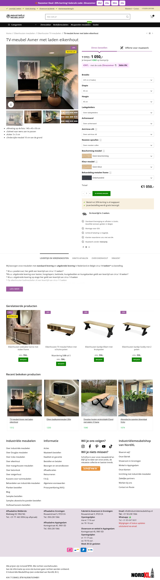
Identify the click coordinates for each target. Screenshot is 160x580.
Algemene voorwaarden (54, 483)
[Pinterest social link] (86, 247)
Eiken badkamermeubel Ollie (59, 419)
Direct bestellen (99, 47)
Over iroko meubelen (15, 457)
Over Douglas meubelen (17, 452)
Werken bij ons (125, 483)
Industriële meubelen (21, 441)
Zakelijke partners (127, 478)
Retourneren (49, 474)
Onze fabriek (124, 456)
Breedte (85, 74)
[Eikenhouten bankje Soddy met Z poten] (137, 327)
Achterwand (87, 118)
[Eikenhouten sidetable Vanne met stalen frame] (23, 327)
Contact (136, 8)
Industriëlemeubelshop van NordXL (135, 443)
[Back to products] (149, 33)
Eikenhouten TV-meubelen (49, 33)
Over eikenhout (13, 461)
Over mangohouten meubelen (19, 465)
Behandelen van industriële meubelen (23, 483)
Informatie (51, 441)
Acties (46, 448)
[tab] (54, 257)
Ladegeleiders (88, 107)
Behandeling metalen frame (96, 172)
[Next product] (152, 33)
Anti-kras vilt (89, 129)
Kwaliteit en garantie (53, 457)
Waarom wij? (124, 452)
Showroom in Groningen (130, 461)
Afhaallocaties (50, 470)
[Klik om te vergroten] (11, 104)
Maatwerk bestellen (52, 452)
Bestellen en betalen (53, 461)
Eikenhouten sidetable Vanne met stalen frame (23, 348)
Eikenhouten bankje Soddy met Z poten (136, 348)
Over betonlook (13, 470)
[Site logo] (15, 16)
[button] (118, 79)
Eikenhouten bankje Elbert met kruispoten (99, 348)
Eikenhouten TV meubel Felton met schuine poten (61, 348)
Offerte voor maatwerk (137, 47)
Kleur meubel (89, 161)
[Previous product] (146, 33)
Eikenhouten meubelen (24, 33)
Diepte (85, 85)
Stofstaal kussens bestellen (18, 505)
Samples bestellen (14, 496)
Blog (8, 492)
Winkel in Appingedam (129, 465)
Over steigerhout (13, 474)
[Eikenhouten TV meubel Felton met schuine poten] (61, 327)
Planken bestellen (14, 487)
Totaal (84, 185)
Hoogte (85, 96)
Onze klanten (125, 469)
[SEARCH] (127, 16)
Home (9, 33)
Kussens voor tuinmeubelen (18, 478)
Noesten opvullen (91, 140)
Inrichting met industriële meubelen (135, 474)
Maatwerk (128, 8)
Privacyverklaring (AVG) (54, 487)
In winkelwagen (101, 193)
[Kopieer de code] (116, 65)
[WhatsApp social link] (89, 247)
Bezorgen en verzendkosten (56, 465)
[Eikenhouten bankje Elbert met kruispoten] (99, 327)
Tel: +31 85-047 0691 (128, 520)
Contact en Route (126, 487)
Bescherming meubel (93, 151)
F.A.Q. (46, 478)
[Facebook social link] (83, 247)
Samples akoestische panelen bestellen (23, 500)
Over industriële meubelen (18, 448)
